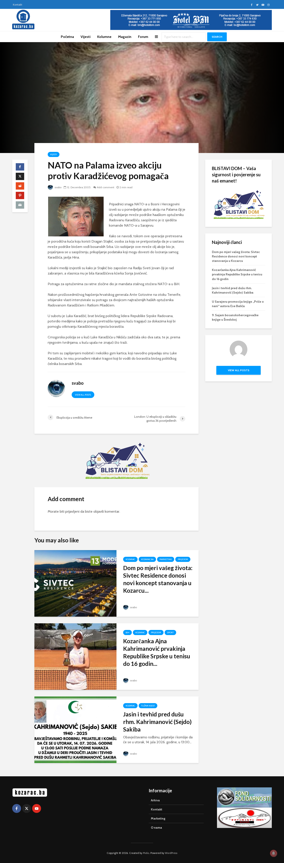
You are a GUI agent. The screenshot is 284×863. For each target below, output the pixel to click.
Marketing (166, 559)
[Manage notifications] (273, 853)
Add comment (105, 187)
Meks (146, 853)
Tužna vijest (148, 705)
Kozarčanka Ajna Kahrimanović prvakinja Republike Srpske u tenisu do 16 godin (237, 274)
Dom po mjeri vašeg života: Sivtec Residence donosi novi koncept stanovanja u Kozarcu (236, 256)
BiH (127, 632)
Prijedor (183, 559)
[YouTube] (36, 808)
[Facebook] (16, 808)
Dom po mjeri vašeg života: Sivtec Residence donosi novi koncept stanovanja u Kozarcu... (157, 579)
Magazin (124, 37)
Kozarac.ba (147, 559)
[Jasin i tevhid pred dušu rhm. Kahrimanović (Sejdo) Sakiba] (75, 729)
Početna (67, 37)
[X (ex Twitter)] (26, 808)
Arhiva (155, 800)
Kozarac (130, 559)
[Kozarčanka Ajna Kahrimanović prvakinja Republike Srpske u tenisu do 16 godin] (75, 656)
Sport (170, 632)
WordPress (171, 853)
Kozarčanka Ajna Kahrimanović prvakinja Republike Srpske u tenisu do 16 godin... (156, 652)
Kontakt (17, 4)
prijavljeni (72, 511)
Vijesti (86, 37)
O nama (156, 828)
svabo (57, 187)
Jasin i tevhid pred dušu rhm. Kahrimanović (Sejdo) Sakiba (157, 722)
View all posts (83, 394)
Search (217, 36)
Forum (143, 37)
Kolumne (104, 37)
